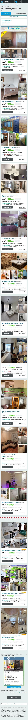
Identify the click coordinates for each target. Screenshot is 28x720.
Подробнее (7, 70)
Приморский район (6, 20)
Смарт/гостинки (10, 703)
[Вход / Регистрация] (23, 1)
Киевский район (6, 22)
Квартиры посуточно (19, 703)
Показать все (5, 24)
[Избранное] (20, 1)
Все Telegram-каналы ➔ (20, 692)
